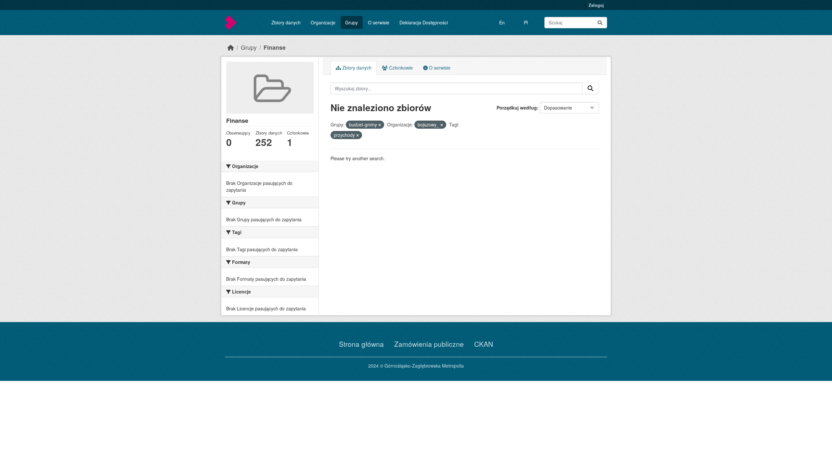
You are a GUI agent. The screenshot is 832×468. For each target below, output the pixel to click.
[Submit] (599, 22)
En (502, 22)
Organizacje (323, 22)
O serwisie (378, 22)
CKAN (483, 344)
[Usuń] (379, 124)
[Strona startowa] (231, 47)
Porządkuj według (517, 107)
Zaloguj (596, 5)
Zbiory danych (286, 22)
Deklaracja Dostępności (423, 22)
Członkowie (400, 67)
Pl (526, 22)
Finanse (275, 47)
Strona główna (361, 344)
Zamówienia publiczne (429, 344)
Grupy (351, 22)
